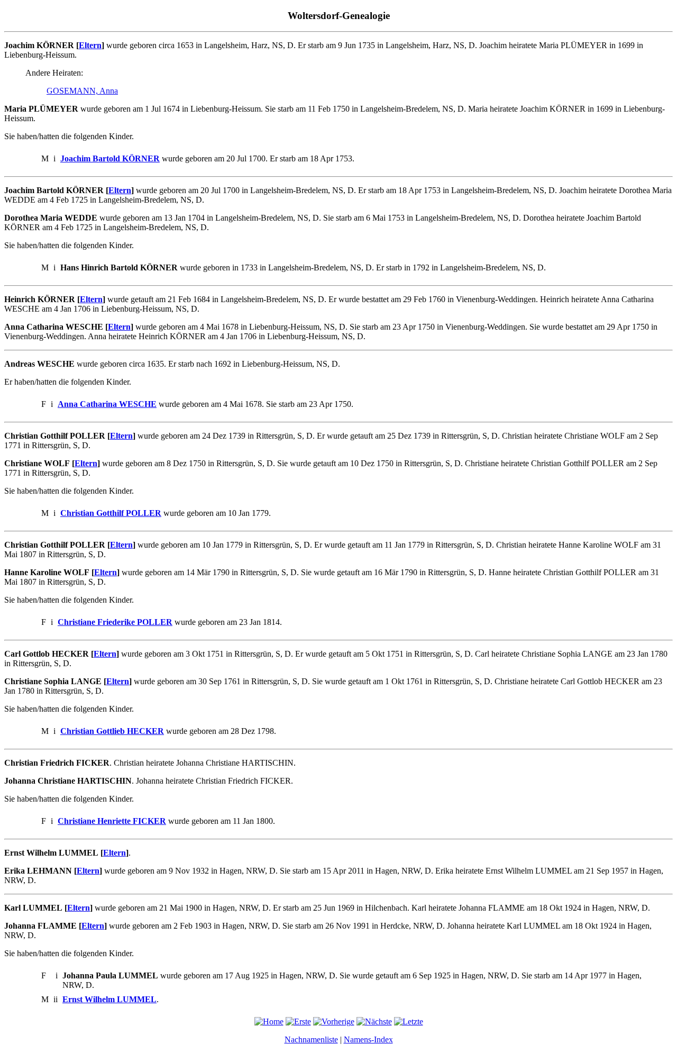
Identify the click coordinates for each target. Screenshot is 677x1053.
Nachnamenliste (311, 1039)
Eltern (90, 45)
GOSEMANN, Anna (82, 90)
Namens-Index (368, 1039)
